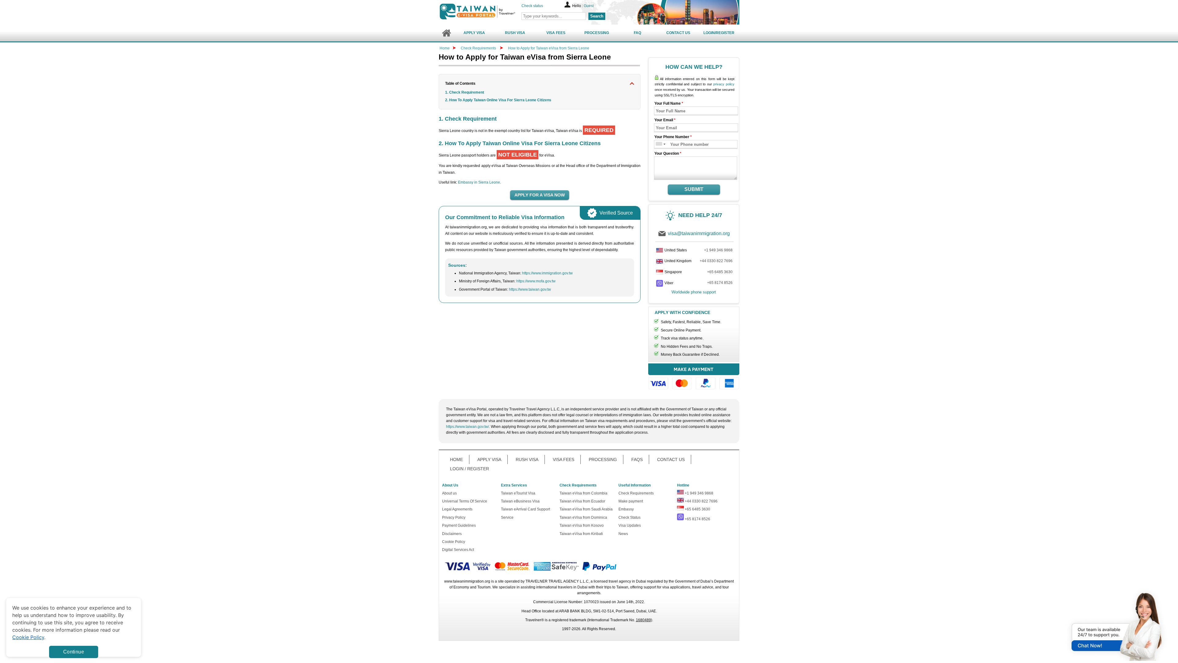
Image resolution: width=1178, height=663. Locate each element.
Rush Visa (515, 33)
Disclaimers (452, 534)
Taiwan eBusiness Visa (520, 501)
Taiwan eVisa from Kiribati (581, 534)
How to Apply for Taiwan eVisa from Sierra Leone (548, 48)
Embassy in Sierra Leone (479, 182)
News (623, 534)
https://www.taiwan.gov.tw (530, 289)
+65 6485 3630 (720, 272)
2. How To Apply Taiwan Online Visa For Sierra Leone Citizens (498, 100)
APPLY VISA (489, 459)
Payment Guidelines (459, 525)
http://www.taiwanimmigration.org (488, 11)
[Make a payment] (693, 377)
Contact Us (678, 33)
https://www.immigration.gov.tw (547, 273)
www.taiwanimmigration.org (467, 581)
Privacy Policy (453, 517)
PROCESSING (603, 459)
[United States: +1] (658, 144)
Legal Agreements (457, 509)
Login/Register (718, 33)
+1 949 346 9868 (718, 250)
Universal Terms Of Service (464, 501)
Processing (596, 33)
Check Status (629, 517)
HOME (456, 459)
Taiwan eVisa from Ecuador (582, 501)
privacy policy (723, 84)
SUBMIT (693, 189)
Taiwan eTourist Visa (518, 493)
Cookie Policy (453, 542)
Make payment (630, 501)
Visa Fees (555, 33)
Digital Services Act (458, 550)
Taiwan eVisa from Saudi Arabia (586, 509)
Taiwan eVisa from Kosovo (582, 525)
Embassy (626, 509)
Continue (73, 651)
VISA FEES (563, 459)
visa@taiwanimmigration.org (699, 233)
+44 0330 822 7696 (716, 261)
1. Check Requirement (464, 92)
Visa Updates (629, 525)
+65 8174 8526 (720, 283)
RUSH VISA (527, 459)
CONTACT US (671, 459)
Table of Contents (460, 83)
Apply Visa (474, 33)
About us (449, 493)
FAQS (637, 459)
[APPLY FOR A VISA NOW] (539, 195)
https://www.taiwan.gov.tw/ (467, 427)
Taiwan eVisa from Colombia (583, 493)
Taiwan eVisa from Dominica (583, 517)
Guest (589, 6)
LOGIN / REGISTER (469, 468)
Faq (637, 33)
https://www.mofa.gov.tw (536, 281)
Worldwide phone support (694, 292)
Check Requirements (479, 48)
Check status (532, 6)
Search (596, 16)
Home (445, 48)
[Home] (446, 33)
